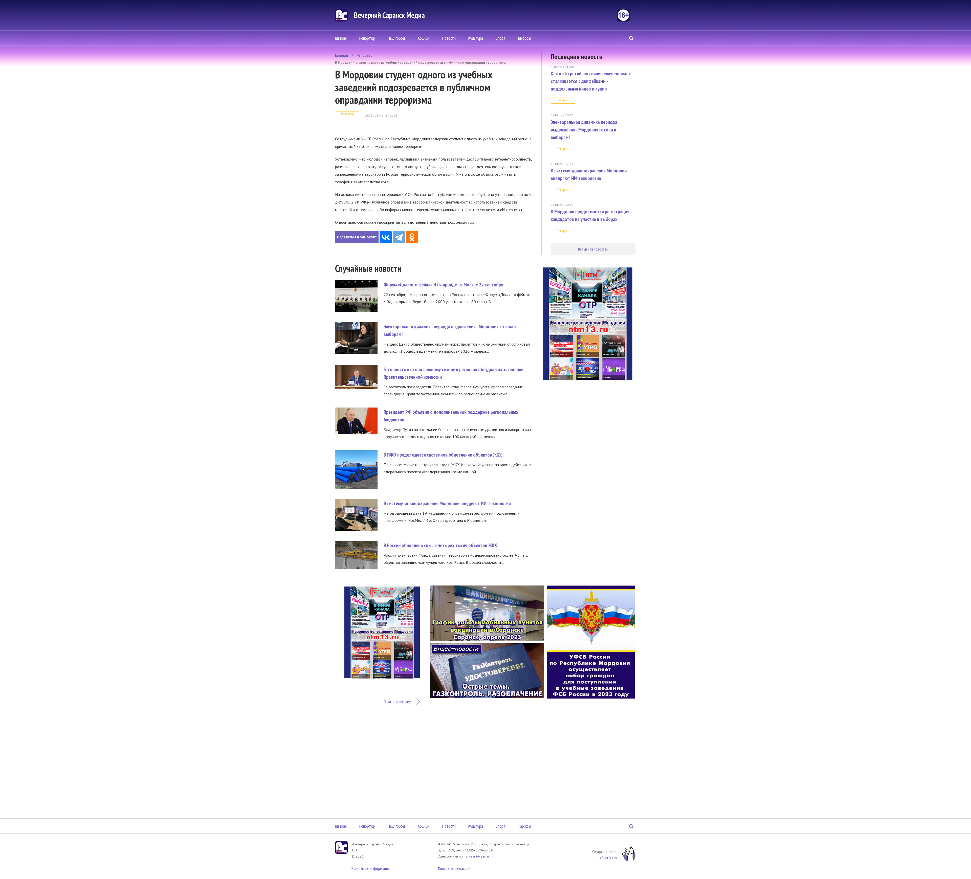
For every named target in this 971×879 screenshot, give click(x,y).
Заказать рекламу (397, 701)
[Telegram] (399, 237)
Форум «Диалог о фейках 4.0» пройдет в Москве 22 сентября (443, 284)
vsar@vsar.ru (479, 856)
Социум (424, 38)
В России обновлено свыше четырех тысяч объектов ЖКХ (440, 545)
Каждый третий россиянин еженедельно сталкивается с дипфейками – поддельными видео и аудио (590, 81)
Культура (475, 38)
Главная (341, 38)
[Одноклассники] (412, 237)
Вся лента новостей (593, 249)
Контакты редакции (454, 868)
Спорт (500, 38)
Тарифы (524, 826)
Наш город (396, 38)
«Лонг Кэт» (608, 858)
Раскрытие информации (370, 868)
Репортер (367, 38)
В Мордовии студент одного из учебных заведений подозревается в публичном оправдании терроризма (420, 62)
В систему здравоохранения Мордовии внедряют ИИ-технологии (447, 503)
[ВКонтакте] (386, 237)
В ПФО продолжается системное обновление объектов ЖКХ (443, 455)
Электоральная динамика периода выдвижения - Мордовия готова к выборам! (584, 130)
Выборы (524, 38)
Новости (449, 38)
